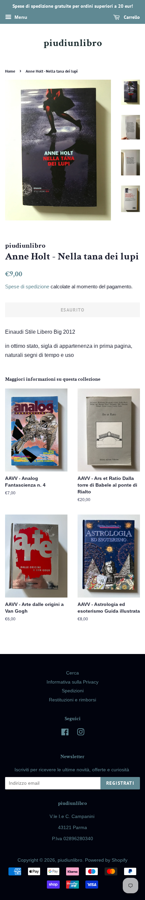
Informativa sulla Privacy (72, 682)
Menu (20, 17)
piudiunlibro (73, 43)
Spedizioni (73, 690)
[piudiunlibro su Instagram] (80, 733)
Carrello (131, 17)
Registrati (120, 783)
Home (10, 71)
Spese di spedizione (27, 286)
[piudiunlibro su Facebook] (65, 733)
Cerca (72, 673)
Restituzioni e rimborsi (72, 699)
